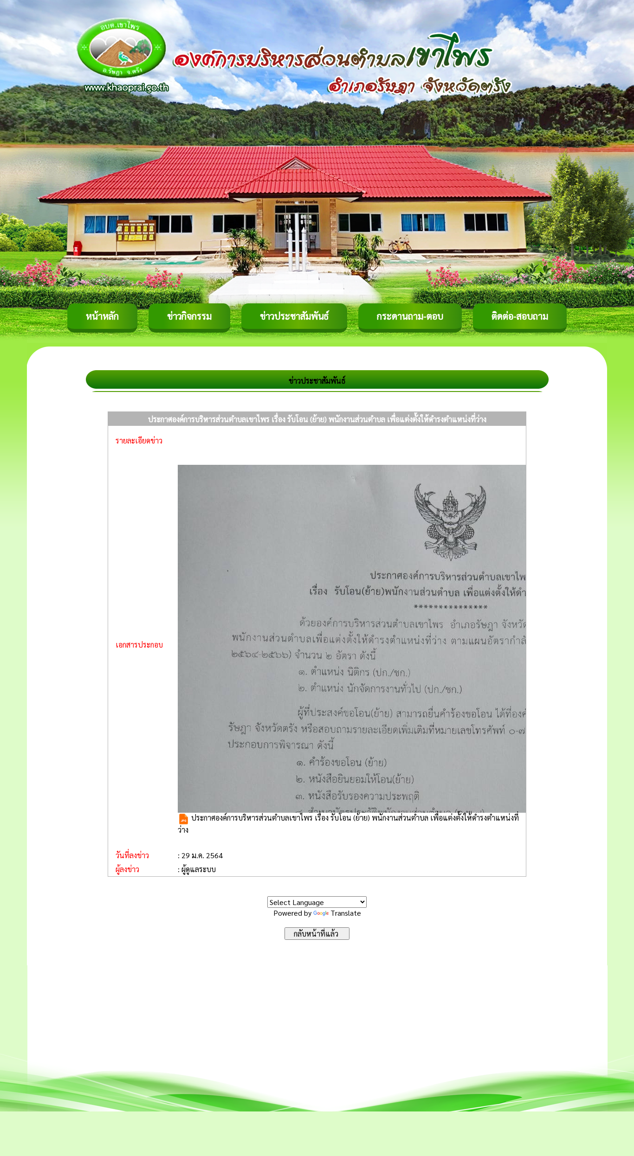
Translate (345, 913)
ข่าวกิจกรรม (189, 316)
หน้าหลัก (102, 316)
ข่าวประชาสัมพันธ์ (294, 316)
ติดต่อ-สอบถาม (520, 316)
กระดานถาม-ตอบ (410, 316)
